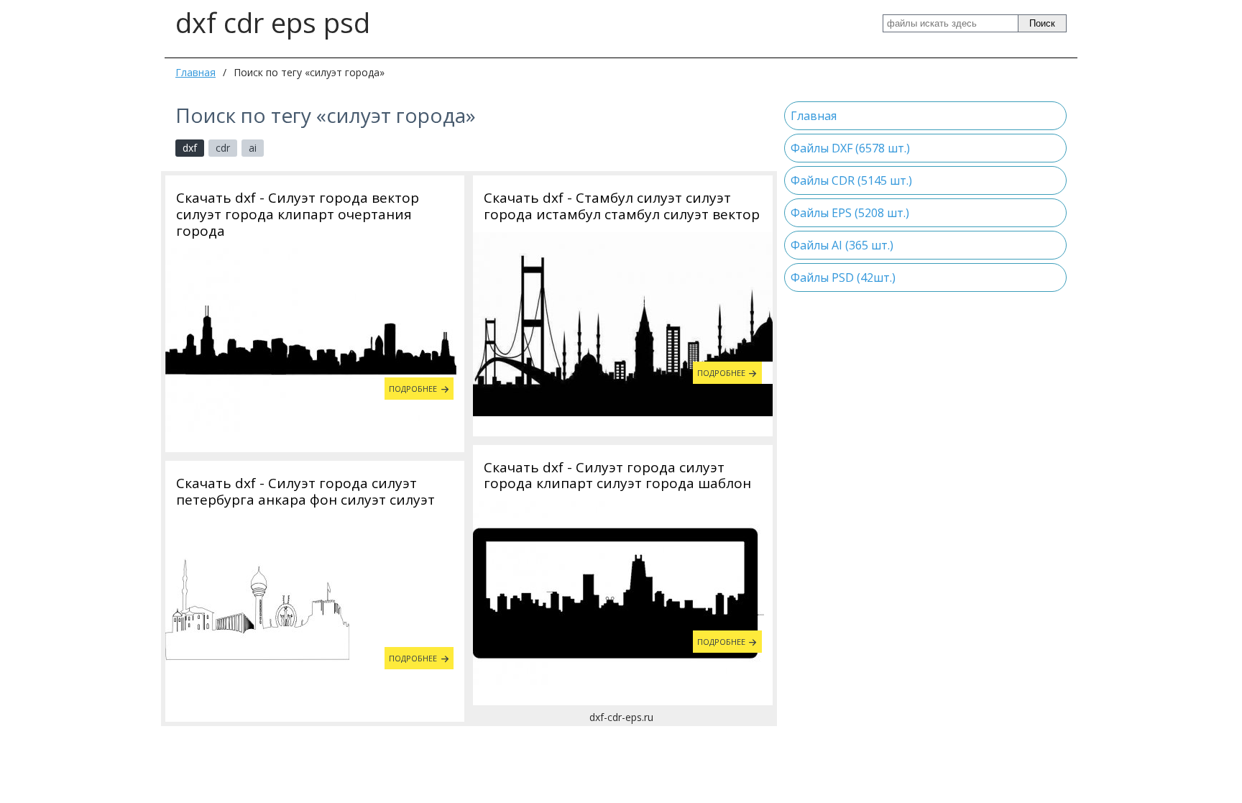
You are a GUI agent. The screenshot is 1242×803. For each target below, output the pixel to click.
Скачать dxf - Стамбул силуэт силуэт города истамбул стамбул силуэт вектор (622, 206)
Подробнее (413, 388)
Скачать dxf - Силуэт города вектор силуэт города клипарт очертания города (297, 214)
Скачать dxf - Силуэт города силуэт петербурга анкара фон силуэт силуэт (305, 491)
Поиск (1042, 23)
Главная (195, 72)
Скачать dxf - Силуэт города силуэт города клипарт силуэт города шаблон (617, 475)
